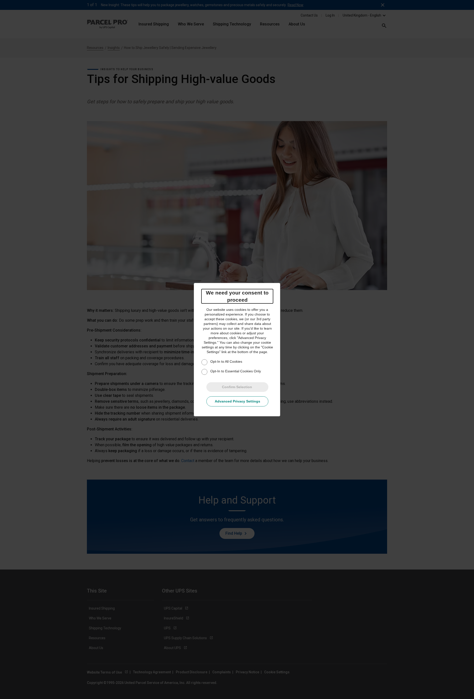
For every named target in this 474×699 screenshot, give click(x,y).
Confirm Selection (237, 387)
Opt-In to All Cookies (226, 361)
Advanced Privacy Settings (237, 401)
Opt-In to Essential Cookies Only (235, 371)
